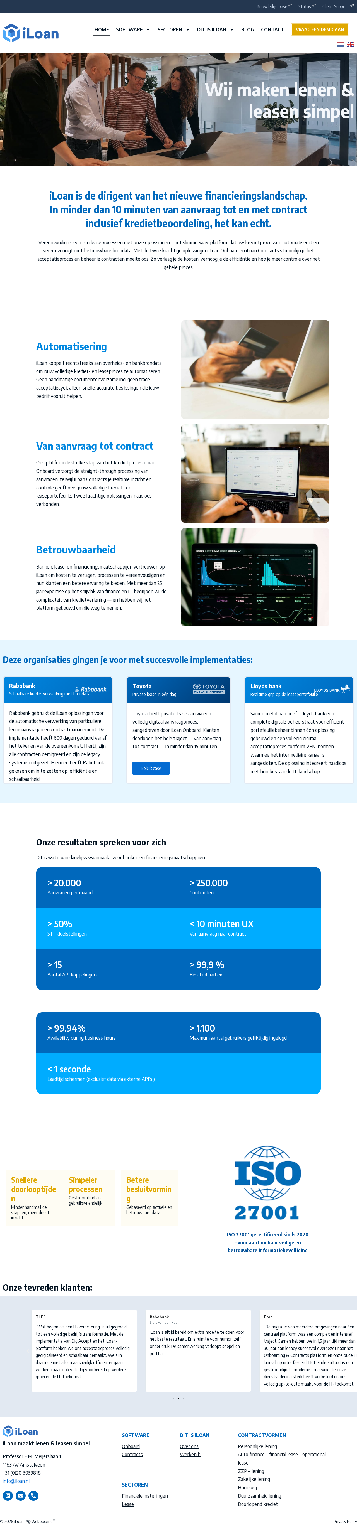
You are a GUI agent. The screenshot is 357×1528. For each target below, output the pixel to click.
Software (129, 29)
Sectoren (170, 29)
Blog (247, 29)
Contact (272, 29)
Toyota (142, 685)
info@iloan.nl (16, 1481)
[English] (350, 43)
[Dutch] (340, 43)
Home (102, 29)
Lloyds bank (265, 685)
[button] (28, 1351)
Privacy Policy (345, 1521)
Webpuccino (42, 1521)
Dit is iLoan (211, 29)
